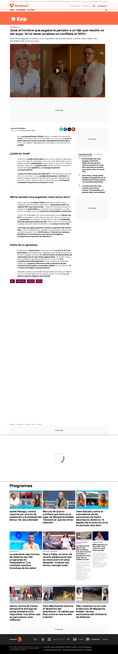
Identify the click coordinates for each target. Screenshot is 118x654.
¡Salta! (13, 1)
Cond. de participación (84, 647)
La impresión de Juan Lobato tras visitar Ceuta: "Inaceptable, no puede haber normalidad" (93, 189)
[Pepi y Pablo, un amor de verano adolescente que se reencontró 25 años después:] (59, 540)
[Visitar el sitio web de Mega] (62, 639)
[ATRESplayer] (102, 6)
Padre (39, 281)
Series (12, 10)
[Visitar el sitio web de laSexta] (43, 639)
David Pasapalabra (93, 1)
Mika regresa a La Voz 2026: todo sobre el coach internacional (100, 547)
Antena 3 (12, 424)
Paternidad (21, 281)
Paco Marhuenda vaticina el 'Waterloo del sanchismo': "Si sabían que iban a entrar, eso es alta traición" (58, 611)
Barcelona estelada (55, 1)
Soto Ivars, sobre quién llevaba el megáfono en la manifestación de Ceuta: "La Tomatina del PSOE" (93, 178)
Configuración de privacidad (52, 649)
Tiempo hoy (84, 1)
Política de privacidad (57, 647)
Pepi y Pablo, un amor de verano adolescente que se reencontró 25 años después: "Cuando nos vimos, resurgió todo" (57, 560)
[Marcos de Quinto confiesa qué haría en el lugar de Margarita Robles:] (59, 500)
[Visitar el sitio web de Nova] (55, 639)
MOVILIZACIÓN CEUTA (81, 543)
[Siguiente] (107, 1)
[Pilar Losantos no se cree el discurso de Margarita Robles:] (92, 594)
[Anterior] (10, 1)
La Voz (39, 1)
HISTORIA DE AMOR (50, 551)
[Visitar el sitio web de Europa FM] (81, 639)
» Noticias (39, 424)
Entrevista (14, 551)
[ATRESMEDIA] (15, 639)
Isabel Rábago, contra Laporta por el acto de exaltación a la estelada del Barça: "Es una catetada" (25, 515)
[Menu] (106, 9)
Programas (21, 10)
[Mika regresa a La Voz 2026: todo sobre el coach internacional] (100, 536)
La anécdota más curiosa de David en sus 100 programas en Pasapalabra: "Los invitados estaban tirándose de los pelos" (24, 561)
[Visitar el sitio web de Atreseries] (68, 639)
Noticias (31, 10)
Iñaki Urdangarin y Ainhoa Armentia (70, 1)
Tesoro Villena (45, 1)
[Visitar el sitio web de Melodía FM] (88, 639)
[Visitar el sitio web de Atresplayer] (96, 639)
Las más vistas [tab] (85, 154)
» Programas (20, 424)
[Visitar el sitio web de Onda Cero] (75, 639)
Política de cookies (71, 647)
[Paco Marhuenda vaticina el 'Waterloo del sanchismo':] (59, 594)
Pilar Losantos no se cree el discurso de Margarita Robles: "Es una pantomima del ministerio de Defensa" (91, 611)
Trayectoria (98, 542)
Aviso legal (46, 647)
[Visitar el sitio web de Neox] (49, 639)
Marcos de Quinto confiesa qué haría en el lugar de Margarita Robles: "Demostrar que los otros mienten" (58, 517)
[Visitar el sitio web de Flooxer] (105, 639)
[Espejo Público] (19, 23)
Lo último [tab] (98, 154)
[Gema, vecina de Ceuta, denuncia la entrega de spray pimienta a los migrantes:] (26, 594)
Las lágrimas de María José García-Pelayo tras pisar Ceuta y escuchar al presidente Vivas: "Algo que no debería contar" (83, 552)
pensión (30, 281)
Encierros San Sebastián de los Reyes (26, 1)
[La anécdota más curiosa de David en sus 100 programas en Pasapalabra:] (26, 540)
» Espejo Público (30, 424)
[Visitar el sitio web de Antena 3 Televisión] (36, 639)
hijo (12, 281)
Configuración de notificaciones (73, 649)
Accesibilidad (87, 649)
